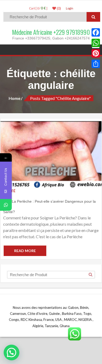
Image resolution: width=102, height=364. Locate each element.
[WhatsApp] (95, 43)
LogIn (69, 8)
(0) (58, 8)
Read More (25, 250)
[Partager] (95, 64)
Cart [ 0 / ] (38, 8)
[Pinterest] (95, 53)
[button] (11, 352)
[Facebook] (95, 32)
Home (14, 98)
